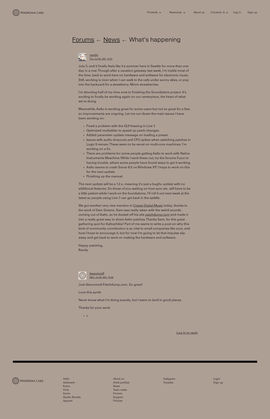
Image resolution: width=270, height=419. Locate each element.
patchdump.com (157, 215)
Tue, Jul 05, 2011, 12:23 (101, 59)
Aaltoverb (69, 383)
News (111, 39)
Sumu (66, 394)
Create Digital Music (148, 205)
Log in (237, 12)
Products (152, 12)
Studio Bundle (72, 397)
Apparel (68, 401)
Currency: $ (218, 12)
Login (216, 379)
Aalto (66, 379)
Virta (66, 390)
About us (199, 12)
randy (94, 55)
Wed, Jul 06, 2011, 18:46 (101, 278)
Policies (117, 401)
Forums (83, 39)
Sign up (252, 12)
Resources (175, 12)
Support (118, 397)
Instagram (169, 379)
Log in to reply (187, 333)
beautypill (97, 273)
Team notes (120, 390)
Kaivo (66, 386)
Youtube (168, 383)
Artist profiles (121, 383)
